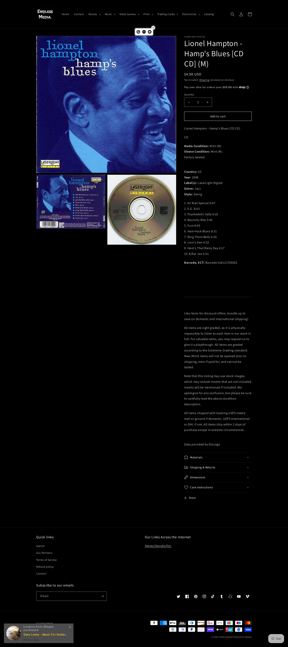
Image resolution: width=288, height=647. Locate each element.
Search (40, 546)
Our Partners (44, 553)
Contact (41, 573)
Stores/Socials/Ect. (158, 546)
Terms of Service (46, 560)
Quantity (189, 94)
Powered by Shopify (242, 637)
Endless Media (226, 637)
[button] (94, 14)
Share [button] (192, 498)
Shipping (204, 79)
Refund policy (45, 566)
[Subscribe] (102, 596)
